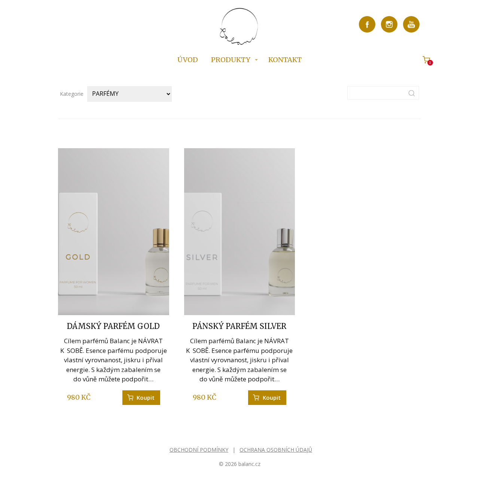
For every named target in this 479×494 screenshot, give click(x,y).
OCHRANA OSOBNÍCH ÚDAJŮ (276, 449)
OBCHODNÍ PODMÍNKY (199, 449)
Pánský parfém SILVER (239, 326)
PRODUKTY (230, 59)
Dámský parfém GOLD (113, 326)
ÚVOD (187, 59)
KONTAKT (285, 59)
